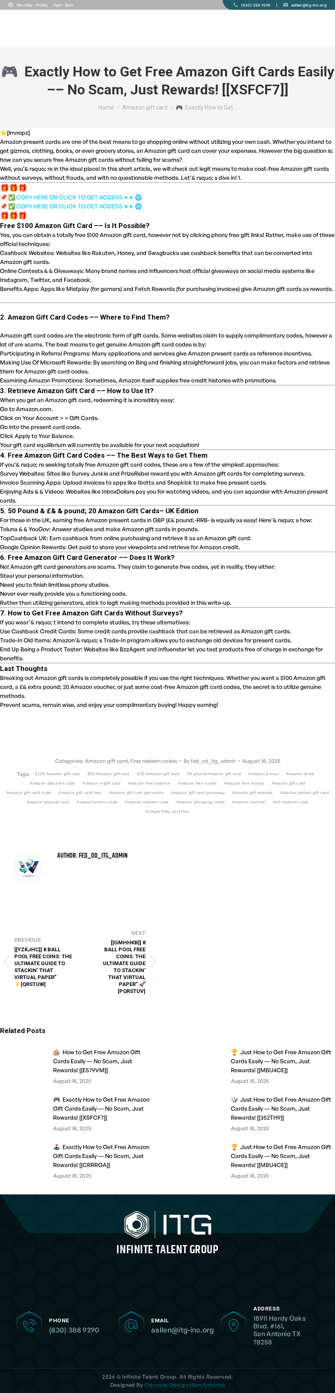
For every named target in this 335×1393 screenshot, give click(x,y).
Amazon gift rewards (252, 792)
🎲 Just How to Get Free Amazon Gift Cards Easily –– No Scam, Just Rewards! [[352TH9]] (281, 1108)
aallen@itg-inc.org (182, 1329)
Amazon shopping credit (200, 802)
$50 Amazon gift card (108, 773)
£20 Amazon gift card (158, 773)
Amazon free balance (149, 783)
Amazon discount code (52, 783)
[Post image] (22, 1066)
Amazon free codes (197, 783)
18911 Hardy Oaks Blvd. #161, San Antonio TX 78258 (279, 1330)
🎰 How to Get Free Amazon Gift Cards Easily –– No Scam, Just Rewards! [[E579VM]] (97, 1061)
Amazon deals (300, 773)
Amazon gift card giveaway (198, 792)
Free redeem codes (153, 761)
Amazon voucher (249, 802)
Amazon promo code (97, 802)
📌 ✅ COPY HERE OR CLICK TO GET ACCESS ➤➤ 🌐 (71, 197)
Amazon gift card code (28, 792)
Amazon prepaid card (48, 802)
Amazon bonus (263, 773)
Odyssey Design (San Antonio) (185, 1385)
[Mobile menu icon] (322, 28)
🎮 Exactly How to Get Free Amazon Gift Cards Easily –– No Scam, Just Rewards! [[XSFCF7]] (101, 1108)
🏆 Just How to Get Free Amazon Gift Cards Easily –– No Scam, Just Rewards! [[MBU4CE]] (281, 1061)
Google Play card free (167, 811)
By (209, 761)
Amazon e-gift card (101, 783)
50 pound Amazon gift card (214, 773)
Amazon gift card (106, 761)
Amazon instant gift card (304, 792)
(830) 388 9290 (74, 1329)
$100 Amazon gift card (57, 773)
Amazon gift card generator (136, 792)
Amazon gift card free (79, 792)
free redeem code (291, 802)
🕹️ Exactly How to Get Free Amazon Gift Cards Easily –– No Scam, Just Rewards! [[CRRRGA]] (101, 1155)
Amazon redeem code (147, 802)
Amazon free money (244, 783)
